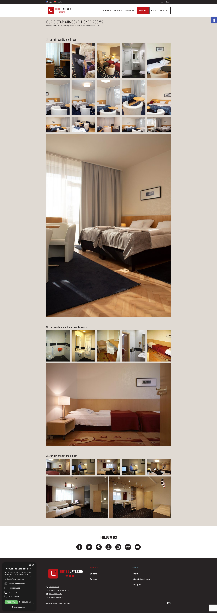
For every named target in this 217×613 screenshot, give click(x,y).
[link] (214, 20)
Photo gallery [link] (63, 25)
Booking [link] (143, 10)
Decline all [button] (26, 602)
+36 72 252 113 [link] (54, 587)
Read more (20, 579)
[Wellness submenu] (121, 10)
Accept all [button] (11, 602)
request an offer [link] (160, 10)
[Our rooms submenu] (110, 10)
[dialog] (19, 586)
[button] (19, 607)
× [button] (33, 565)
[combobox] (30, 565)
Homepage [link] (51, 25)
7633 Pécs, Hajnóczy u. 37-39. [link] (59, 590)
